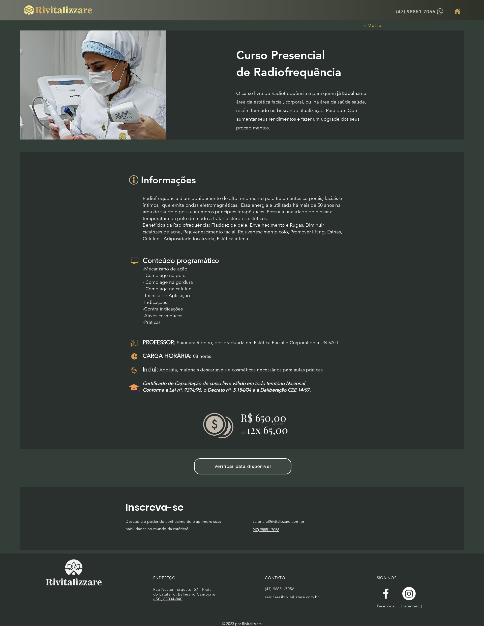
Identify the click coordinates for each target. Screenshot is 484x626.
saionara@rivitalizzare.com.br (292, 597)
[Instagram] (409, 593)
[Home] (457, 11)
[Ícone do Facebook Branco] (385, 593)
